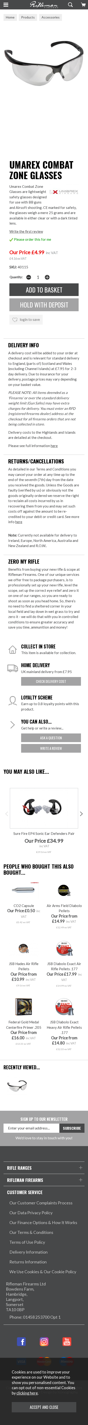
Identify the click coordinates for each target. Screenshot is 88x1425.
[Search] (70, 4)
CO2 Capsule (24, 905)
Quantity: (16, 277)
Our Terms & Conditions (31, 1232)
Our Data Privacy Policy (31, 1212)
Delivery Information (28, 1252)
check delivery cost (51, 681)
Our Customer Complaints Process (41, 1202)
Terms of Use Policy (27, 1242)
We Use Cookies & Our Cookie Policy (42, 1271)
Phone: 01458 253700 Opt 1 (35, 1317)
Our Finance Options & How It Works (43, 1222)
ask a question (51, 737)
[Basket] (83, 4)
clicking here (27, 1393)
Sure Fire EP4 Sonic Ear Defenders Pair (44, 833)
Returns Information (28, 1261)
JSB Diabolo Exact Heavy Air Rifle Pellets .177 (64, 1027)
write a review (51, 748)
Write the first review (26, 231)
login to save (29, 319)
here (54, 446)
